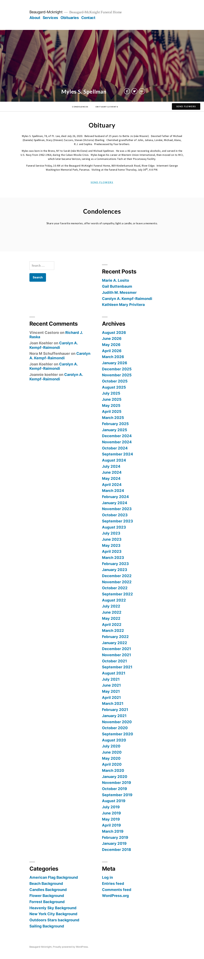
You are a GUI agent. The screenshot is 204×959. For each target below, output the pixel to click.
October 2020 (115, 728)
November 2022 (117, 582)
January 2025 (114, 430)
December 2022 (117, 576)
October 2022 (115, 588)
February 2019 (115, 837)
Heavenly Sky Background (52, 908)
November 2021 (116, 655)
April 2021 (111, 697)
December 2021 (116, 649)
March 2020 (113, 770)
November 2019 (116, 782)
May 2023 (111, 545)
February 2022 (115, 636)
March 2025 (113, 417)
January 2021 (114, 715)
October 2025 (115, 381)
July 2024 (111, 466)
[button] (80, 106)
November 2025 (117, 375)
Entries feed (113, 883)
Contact (88, 17)
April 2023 (111, 551)
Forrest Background (47, 901)
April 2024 (112, 484)
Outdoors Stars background (54, 920)
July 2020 (111, 746)
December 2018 (116, 849)
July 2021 (111, 679)
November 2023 (117, 509)
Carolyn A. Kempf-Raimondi (127, 298)
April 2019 (111, 825)
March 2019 (112, 831)
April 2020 (112, 764)
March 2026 (113, 357)
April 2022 (111, 624)
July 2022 (111, 606)
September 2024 (117, 454)
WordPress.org (115, 895)
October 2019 (114, 788)
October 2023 (115, 515)
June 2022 (111, 612)
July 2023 (111, 533)
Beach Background (46, 883)
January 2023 (114, 569)
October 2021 (114, 661)
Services (50, 17)
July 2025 (111, 393)
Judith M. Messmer (119, 292)
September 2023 (117, 521)
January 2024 (114, 503)
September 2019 (117, 795)
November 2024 (117, 442)
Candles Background (48, 889)
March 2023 (113, 557)
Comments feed (116, 889)
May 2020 (111, 758)
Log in (107, 877)
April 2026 (111, 351)
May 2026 (111, 344)
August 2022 (114, 600)
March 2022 (113, 630)
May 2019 (111, 819)
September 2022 (117, 594)
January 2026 (114, 363)
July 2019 (111, 807)
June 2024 (112, 472)
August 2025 (114, 387)
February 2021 (115, 709)
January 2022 (114, 643)
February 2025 (115, 423)
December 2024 (117, 436)
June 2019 (111, 813)
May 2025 (111, 405)
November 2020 (117, 722)
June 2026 (111, 338)
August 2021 (113, 673)
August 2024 (114, 460)
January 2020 (114, 776)
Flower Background (46, 895)
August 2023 (114, 527)
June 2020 (112, 752)
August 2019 (113, 801)
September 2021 (117, 667)
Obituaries (69, 17)
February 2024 (115, 496)
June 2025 (111, 399)
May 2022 (111, 618)
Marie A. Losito (115, 280)
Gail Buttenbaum (117, 286)
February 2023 (115, 563)
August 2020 (114, 740)
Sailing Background (46, 926)
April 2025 (111, 411)
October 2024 (115, 448)
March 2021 (112, 703)
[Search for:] (41, 265)
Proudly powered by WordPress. (70, 946)
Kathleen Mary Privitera (123, 304)
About (34, 17)
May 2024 (111, 478)
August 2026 (114, 332)
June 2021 (111, 685)
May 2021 (111, 691)
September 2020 (117, 734)
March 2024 (113, 490)
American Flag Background (53, 877)
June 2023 (111, 539)
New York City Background (53, 914)
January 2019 (114, 843)
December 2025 (117, 369)
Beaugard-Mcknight (46, 12)
